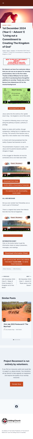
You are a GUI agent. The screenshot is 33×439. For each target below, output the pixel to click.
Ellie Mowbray (17, 268)
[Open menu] (3, 3)
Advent (4, 25)
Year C (9, 25)
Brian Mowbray (7, 268)
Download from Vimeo (11, 181)
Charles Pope (11, 329)
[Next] (28, 320)
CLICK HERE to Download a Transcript (16, 185)
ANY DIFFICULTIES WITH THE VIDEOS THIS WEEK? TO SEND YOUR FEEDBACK (16, 262)
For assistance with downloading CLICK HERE (16, 192)
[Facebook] (16, 406)
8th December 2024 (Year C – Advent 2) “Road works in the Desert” (25, 281)
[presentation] (16, 311)
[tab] (13, 339)
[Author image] (5, 330)
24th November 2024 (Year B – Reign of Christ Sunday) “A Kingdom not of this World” (8, 282)
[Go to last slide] (4, 320)
